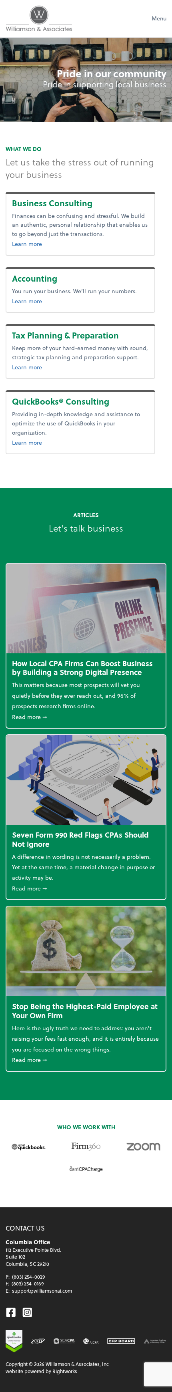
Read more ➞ (86, 716)
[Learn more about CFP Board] (121, 1341)
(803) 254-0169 (28, 1283)
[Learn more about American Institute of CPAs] (91, 1341)
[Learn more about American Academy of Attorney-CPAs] (155, 1341)
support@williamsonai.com (42, 1290)
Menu (159, 18)
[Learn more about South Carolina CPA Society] (64, 1341)
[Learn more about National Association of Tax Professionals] (38, 1341)
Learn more (45, 243)
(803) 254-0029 (28, 1276)
